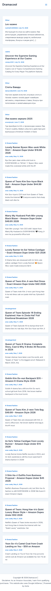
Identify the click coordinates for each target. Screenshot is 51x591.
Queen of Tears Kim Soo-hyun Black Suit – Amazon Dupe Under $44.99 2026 (24, 184)
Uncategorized (10, 308)
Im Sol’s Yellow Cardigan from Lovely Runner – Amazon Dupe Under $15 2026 (24, 444)
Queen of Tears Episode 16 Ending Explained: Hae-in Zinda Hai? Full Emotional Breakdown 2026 (23, 315)
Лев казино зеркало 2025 (18, 118)
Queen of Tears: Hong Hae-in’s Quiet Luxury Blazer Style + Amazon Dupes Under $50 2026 (24, 512)
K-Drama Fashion (11, 143)
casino (7, 52)
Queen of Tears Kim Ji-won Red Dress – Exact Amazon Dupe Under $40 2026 (25, 282)
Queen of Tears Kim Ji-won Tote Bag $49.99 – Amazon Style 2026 (24, 411)
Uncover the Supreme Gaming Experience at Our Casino (21, 57)
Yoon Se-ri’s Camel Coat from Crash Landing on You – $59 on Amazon (24, 545)
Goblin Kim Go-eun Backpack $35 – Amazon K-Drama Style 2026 (23, 379)
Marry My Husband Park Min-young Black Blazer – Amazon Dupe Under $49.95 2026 (24, 218)
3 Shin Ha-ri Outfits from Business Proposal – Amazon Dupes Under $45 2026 (24, 478)
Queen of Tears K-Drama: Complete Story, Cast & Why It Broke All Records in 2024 (25, 347)
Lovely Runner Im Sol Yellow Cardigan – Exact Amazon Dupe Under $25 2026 (25, 251)
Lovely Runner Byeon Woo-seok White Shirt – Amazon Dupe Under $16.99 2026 (25, 150)
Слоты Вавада (13, 87)
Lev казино (11, 24)
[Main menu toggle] (46, 4)
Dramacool (9, 4)
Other (7, 20)
